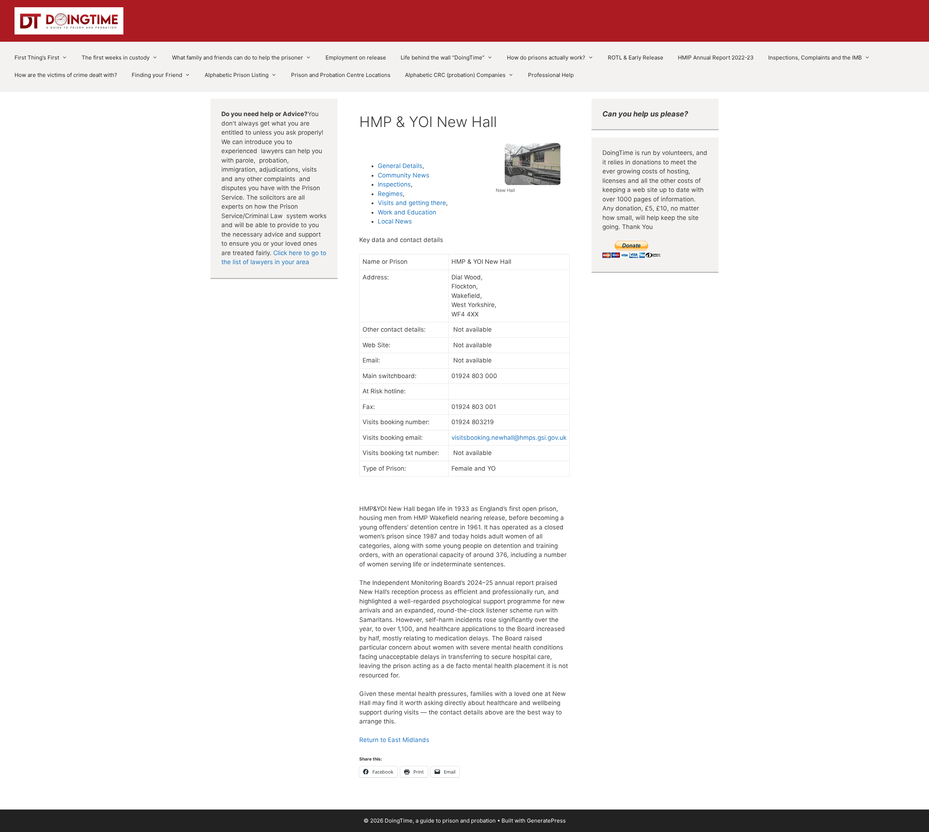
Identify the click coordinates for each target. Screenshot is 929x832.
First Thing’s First (37, 57)
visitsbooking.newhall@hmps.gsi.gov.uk (508, 437)
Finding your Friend (157, 74)
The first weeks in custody (116, 57)
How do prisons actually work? (546, 57)
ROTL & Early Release (635, 57)
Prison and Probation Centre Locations (340, 74)
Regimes (390, 193)
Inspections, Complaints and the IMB (815, 57)
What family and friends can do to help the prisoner (237, 57)
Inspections (394, 184)
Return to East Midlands (394, 739)
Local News (395, 221)
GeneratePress (546, 820)
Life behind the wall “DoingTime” (442, 57)
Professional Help (551, 74)
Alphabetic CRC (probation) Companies (455, 74)
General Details (400, 165)
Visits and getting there (412, 202)
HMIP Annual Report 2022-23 (716, 57)
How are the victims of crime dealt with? (66, 74)
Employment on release (356, 57)
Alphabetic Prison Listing (237, 74)
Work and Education (407, 212)
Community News (403, 175)
